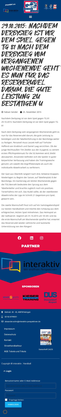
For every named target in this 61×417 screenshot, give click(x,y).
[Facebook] (19, 237)
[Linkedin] (31, 237)
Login (8, 371)
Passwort (9, 390)
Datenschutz (10, 334)
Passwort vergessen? (13, 409)
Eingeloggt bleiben (16, 400)
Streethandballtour (13, 346)
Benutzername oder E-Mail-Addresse (22, 380)
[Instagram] (41, 237)
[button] (30, 16)
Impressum (9, 329)
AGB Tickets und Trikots (15, 351)
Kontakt (7, 340)
